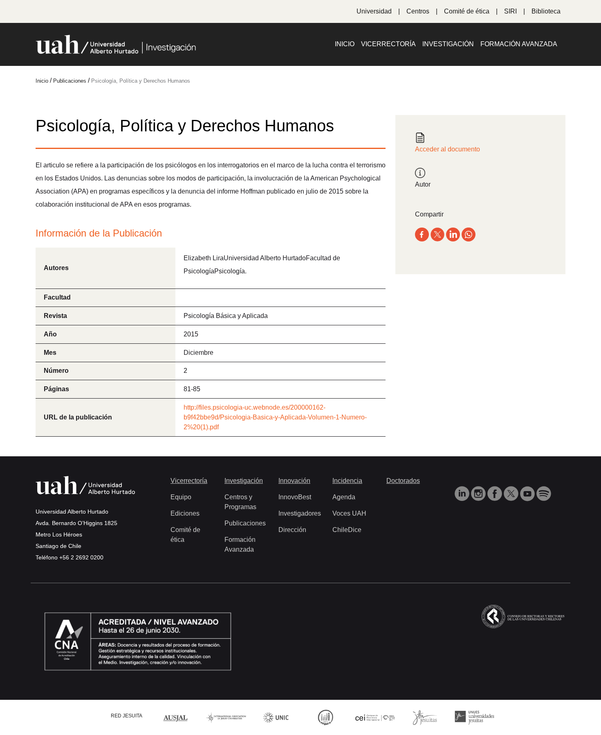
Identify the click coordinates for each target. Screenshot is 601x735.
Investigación (448, 44)
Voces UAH (349, 513)
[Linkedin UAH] (463, 493)
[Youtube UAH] (528, 493)
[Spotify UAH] (543, 493)
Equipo (180, 497)
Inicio (344, 44)
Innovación (294, 480)
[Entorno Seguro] (325, 717)
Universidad (374, 11)
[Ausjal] (177, 717)
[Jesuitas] (425, 717)
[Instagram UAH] (479, 493)
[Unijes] (475, 717)
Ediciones (185, 513)
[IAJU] (226, 717)
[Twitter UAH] (512, 493)
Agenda (343, 497)
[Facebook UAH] (495, 493)
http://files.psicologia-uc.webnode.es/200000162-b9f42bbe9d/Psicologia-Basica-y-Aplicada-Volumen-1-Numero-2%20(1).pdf (275, 417)
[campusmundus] (375, 717)
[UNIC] (276, 717)
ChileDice (346, 529)
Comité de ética (466, 11)
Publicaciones (245, 523)
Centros (417, 11)
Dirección (292, 529)
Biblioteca (546, 11)
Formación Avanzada (518, 44)
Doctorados (403, 480)
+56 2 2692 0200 (81, 557)
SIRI (510, 11)
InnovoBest (294, 497)
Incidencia (347, 480)
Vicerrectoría (388, 44)
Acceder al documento (447, 149)
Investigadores (299, 513)
